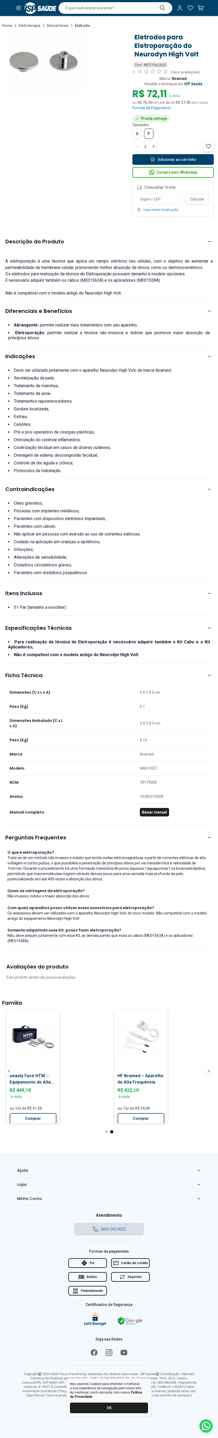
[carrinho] (201, 8)
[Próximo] (209, 1071)
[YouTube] (124, 1353)
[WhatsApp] (206, 1426)
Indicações (20, 356)
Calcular (197, 199)
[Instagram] (109, 1353)
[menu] (18, 8)
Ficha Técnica (24, 675)
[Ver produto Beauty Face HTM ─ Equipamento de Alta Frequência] (29, 1036)
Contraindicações (29, 489)
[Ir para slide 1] (106, 1131)
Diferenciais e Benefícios (38, 311)
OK (109, 1408)
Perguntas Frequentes (35, 837)
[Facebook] (94, 1353)
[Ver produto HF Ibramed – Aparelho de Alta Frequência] (137, 1036)
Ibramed (179, 78)
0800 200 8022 (113, 1229)
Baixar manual (154, 812)
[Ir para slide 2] (111, 1131)
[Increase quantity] (153, 146)
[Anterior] (9, 1071)
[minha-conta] (179, 8)
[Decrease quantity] (136, 146)
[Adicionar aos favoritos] (56, 1016)
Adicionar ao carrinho (177, 159)
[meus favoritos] (190, 8)
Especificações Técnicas (38, 628)
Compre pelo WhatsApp (177, 172)
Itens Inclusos (23, 593)
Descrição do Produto (34, 241)
